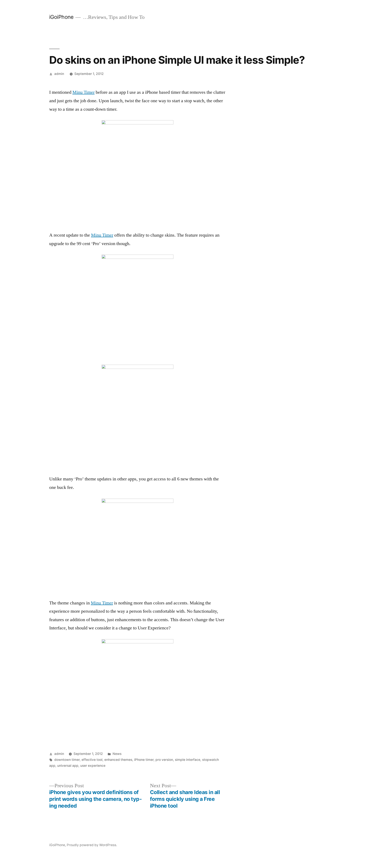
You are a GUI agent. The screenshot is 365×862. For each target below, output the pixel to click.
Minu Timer (83, 92)
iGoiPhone (61, 17)
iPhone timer (144, 760)
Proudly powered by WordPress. (92, 845)
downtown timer (67, 760)
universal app (67, 766)
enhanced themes (118, 760)
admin (59, 74)
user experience (92, 766)
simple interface (187, 760)
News (117, 754)
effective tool (92, 760)
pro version (164, 760)
